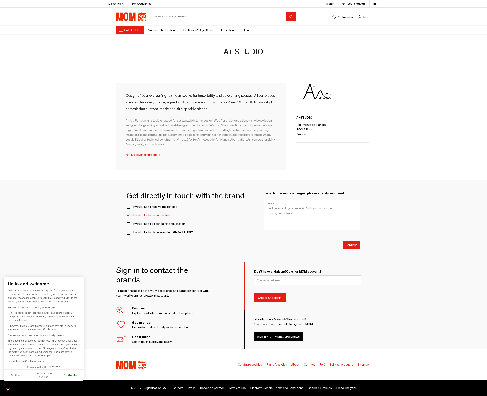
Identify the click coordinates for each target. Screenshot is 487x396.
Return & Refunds (320, 388)
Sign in (330, 3)
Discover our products (145, 155)
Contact (309, 364)
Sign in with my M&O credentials (278, 336)
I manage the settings (44, 375)
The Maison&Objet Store (198, 30)
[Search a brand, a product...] (291, 16)
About (295, 364)
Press (192, 388)
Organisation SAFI (156, 388)
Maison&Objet (116, 3)
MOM (131, 16)
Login (366, 17)
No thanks (17, 375)
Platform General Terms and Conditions (276, 388)
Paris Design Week (142, 3)
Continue (351, 245)
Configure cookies (250, 364)
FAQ (322, 364)
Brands (247, 30)
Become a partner (212, 388)
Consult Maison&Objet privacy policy (26, 361)
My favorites (345, 17)
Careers (178, 388)
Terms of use (237, 388)
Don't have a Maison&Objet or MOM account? (287, 271)
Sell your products (354, 3)
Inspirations (228, 30)
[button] (8, 389)
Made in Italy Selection (161, 30)
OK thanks (70, 375)
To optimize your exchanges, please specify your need (304, 193)
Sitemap (363, 364)
